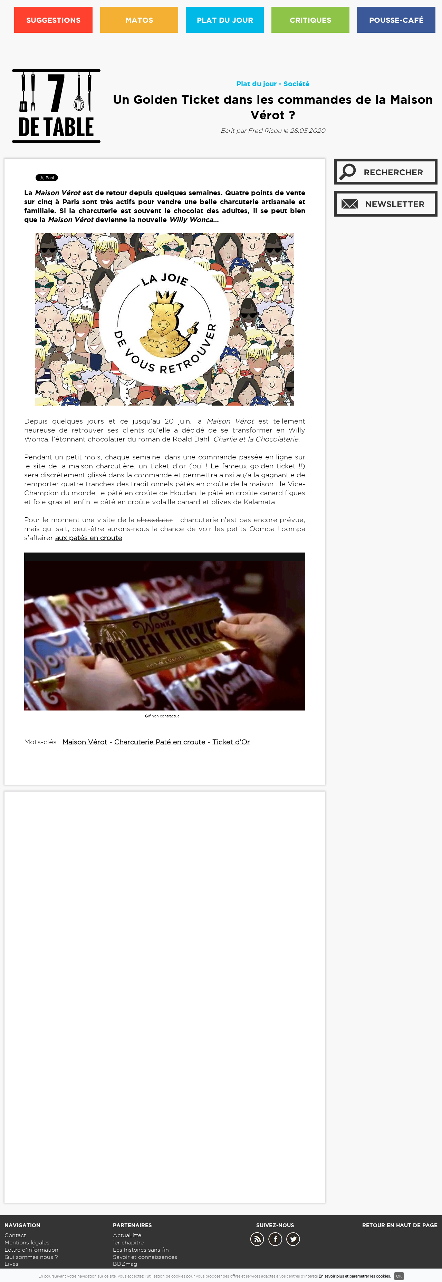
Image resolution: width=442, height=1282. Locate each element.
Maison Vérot (85, 742)
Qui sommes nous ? (31, 1257)
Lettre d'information (31, 1250)
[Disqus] (164, 902)
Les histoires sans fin (141, 1250)
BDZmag (125, 1264)
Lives (11, 1264)
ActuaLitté (127, 1235)
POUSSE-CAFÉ (396, 20)
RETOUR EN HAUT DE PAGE (400, 1225)
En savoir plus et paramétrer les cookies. (355, 1276)
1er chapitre (128, 1242)
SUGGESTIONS (53, 20)
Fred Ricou (264, 130)
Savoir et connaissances (145, 1257)
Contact (15, 1235)
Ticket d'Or (231, 742)
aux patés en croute (88, 537)
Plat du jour (257, 84)
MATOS (139, 20)
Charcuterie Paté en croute (159, 742)
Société (296, 84)
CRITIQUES (310, 20)
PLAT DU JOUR (225, 20)
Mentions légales (26, 1242)
